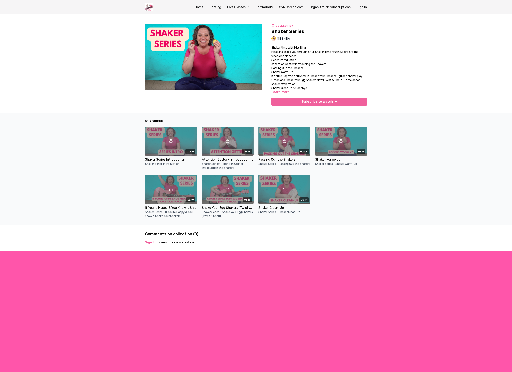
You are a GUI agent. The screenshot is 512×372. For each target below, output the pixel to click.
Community (264, 7)
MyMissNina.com (291, 7)
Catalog (215, 7)
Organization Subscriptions (330, 7)
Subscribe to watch (317, 101)
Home (199, 7)
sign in (150, 242)
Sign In (362, 7)
